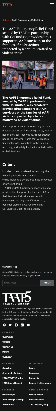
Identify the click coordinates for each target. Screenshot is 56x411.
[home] (24, 5)
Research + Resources (40, 383)
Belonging (34, 373)
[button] (52, 5)
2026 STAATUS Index (12, 378)
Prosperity (34, 378)
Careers (6, 342)
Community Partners (12, 373)
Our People (7, 337)
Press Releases (36, 399)
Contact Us (7, 347)
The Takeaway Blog (38, 404)
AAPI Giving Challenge (13, 399)
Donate (5, 352)
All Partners (8, 404)
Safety (6, 20)
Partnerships (8, 394)
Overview (7, 357)
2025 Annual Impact (12, 383)
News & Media (36, 394)
